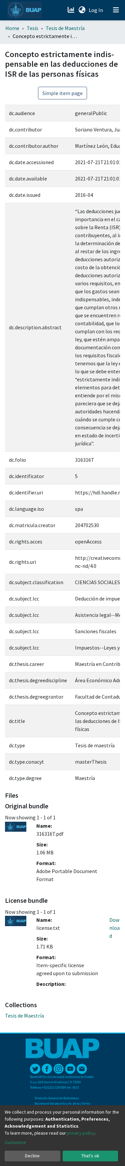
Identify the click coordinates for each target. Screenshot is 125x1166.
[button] (81, 10)
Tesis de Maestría (65, 28)
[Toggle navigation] (116, 10)
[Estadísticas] (71, 10)
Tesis (32, 28)
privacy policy (81, 1133)
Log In (96, 10)
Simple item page (62, 93)
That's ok (90, 1156)
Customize (15, 1142)
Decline (32, 1156)
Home (12, 28)
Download (114, 927)
